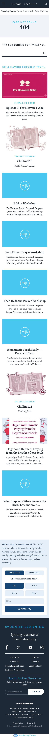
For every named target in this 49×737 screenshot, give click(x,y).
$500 (34, 593)
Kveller (25, 714)
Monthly (34, 572)
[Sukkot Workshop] (24, 185)
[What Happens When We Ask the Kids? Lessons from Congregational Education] (24, 483)
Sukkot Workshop (24, 203)
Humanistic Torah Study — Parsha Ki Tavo (24, 351)
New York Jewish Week (23, 711)
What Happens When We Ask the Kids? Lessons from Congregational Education (25, 503)
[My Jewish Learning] (24, 629)
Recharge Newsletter (14, 670)
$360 (14, 593)
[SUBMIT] (44, 53)
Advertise (14, 661)
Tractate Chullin (25, 156)
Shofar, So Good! (24, 103)
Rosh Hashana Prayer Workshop (25, 301)
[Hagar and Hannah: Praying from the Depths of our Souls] (24, 431)
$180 (34, 585)
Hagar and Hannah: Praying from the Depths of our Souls (24, 451)
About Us (14, 657)
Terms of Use (31, 723)
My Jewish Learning (24, 717)
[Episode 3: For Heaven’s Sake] (24, 85)
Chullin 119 (24, 161)
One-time (14, 572)
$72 (14, 585)
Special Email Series (14, 666)
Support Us (24, 608)
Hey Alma (36, 714)
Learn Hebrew (35, 666)
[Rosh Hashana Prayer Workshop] (24, 283)
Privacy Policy (18, 723)
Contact (35, 657)
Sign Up (36, 692)
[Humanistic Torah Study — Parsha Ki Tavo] (24, 331)
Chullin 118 (24, 407)
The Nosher (11, 714)
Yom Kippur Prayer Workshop (24, 252)
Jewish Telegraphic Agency (23, 709)
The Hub (35, 661)
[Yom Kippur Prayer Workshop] (24, 234)
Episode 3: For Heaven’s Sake (24, 108)
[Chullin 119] (24, 138)
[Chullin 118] (24, 384)
